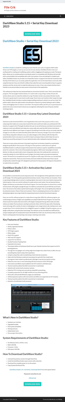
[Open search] (60, 16)
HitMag (60, 399)
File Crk (9, 7)
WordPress (52, 399)
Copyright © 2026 (8, 399)
